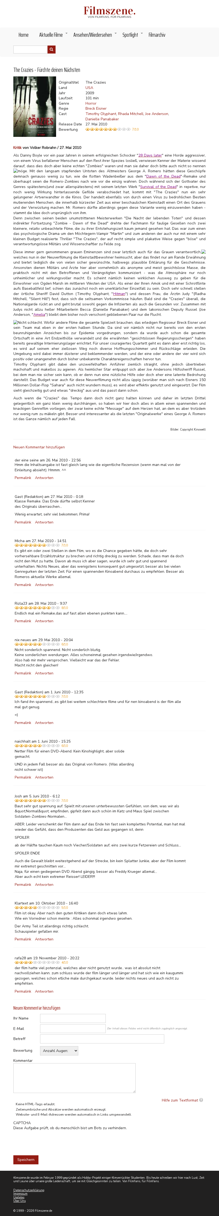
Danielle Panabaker (102, 119)
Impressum (20, 1194)
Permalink (23, 477)
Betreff (19, 1038)
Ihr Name (21, 1018)
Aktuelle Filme (53, 36)
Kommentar (23, 1060)
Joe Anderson (156, 113)
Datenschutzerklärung (28, 1190)
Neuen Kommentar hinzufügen (39, 447)
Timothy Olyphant (100, 113)
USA (89, 87)
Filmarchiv (157, 34)
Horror (90, 103)
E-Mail (18, 1028)
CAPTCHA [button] (22, 1122)
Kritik (17, 147)
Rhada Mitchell (130, 113)
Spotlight (133, 36)
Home (24, 34)
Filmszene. (110, 10)
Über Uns (19, 1201)
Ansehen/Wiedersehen (95, 36)
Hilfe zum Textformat (180, 1100)
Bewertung (22, 1050)
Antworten (44, 477)
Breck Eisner (96, 108)
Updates (18, 1197)
